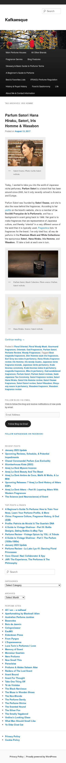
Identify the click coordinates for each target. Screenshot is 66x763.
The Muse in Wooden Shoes (20, 692)
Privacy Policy (12, 736)
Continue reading (14, 339)
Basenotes (10, 620)
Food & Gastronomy (41, 86)
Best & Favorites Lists (15, 79)
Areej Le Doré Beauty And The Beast (24, 471)
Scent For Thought (15, 678)
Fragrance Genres (14, 59)
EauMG (9, 631)
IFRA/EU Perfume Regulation (43, 79)
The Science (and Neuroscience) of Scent (26, 496)
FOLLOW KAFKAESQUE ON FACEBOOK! (24, 434)
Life (57, 86)
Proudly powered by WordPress (41, 756)
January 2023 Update (16, 450)
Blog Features (34, 59)
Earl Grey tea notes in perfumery (21, 358)
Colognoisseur (12, 627)
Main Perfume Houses (16, 52)
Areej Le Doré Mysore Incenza (20, 467)
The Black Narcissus (15, 688)
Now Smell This (13, 660)
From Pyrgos (12, 638)
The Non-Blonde (13, 696)
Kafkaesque (16, 19)
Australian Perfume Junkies (19, 617)
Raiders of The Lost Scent (18, 670)
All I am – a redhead (15, 609)
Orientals (21, 349)
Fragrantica (43, 227)
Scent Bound (12, 674)
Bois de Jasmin (13, 624)
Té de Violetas (12, 685)
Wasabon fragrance (38, 386)
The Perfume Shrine (15, 703)
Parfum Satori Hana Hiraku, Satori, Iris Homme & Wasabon (22, 120)
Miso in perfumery (34, 370)
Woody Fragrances (31, 352)
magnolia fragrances (15, 370)
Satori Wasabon (44, 383)
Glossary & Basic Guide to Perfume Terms (25, 65)
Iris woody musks (33, 361)
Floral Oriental (21, 346)
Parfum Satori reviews (42, 373)
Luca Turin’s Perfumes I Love (20, 645)
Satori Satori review (26, 383)
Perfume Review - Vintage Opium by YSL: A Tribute (32, 534)
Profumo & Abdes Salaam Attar (21, 667)
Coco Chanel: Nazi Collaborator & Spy (25, 555)
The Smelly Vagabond (16, 713)
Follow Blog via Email (18, 423)
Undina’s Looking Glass (17, 717)
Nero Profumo (12, 656)
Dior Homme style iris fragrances (42, 355)
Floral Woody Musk (38, 346)
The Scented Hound (15, 706)
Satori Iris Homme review (30, 380)
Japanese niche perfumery (36, 364)
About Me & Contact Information (20, 93)
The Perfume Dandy (15, 699)
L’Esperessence (13, 642)
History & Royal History (16, 86)
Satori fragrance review (41, 377)
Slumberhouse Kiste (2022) (19, 464)
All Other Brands (38, 52)
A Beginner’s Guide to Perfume (20, 72)
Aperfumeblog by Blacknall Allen (22, 613)
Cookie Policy (12, 739)
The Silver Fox (12, 710)
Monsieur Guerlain (15, 652)
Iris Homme (18, 361)
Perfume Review (13, 352)
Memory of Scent (14, 649)
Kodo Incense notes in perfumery (40, 367)
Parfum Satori (50, 349)
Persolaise (10, 663)
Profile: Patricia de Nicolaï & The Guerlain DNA (29, 523)
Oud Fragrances (34, 349)
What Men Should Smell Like (20, 720)
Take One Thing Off (15, 681)
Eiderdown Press (14, 634)
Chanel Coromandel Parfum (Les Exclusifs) (27, 460)
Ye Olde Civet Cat (14, 724)
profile (8, 210)
